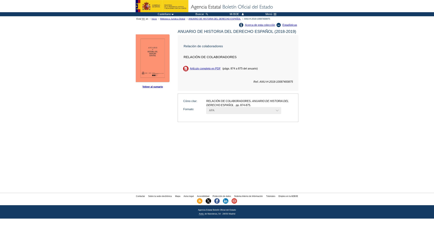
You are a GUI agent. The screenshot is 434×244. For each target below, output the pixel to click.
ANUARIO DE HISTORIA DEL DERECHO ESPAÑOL (215, 19)
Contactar (140, 196)
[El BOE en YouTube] (234, 203)
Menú (268, 14)
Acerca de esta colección (260, 25)
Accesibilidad (203, 196)
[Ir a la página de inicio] (231, 7)
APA (211, 110)
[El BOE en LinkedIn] (225, 203)
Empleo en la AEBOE (288, 196)
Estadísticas (289, 25)
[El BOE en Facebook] (217, 203)
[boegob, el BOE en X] (208, 203)
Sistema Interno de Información (248, 196)
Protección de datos (222, 196)
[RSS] (199, 203)
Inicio (154, 19)
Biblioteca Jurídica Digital (172, 19)
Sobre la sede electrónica (160, 196)
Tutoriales (270, 196)
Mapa (177, 196)
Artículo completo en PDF (205, 68)
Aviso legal (189, 196)
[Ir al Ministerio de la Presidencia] (162, 6)
